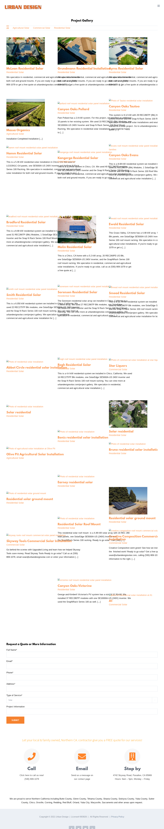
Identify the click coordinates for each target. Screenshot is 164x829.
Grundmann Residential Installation (84, 69)
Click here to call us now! (32, 775)
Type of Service (14, 695)
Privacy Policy (117, 817)
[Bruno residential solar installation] (127, 444)
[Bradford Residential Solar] (33, 216)
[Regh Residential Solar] (82, 359)
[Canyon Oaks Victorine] (84, 580)
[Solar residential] (128, 402)
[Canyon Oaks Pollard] (84, 103)
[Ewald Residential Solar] (134, 218)
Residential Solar (62, 28)
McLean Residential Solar (24, 69)
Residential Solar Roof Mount (79, 524)
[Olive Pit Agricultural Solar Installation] (30, 448)
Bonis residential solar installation (83, 438)
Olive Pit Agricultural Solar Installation (35, 454)
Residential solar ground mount (29, 499)
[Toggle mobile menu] (158, 5)
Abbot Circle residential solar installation (36, 368)
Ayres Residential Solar (126, 69)
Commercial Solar (41, 28)
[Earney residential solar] (76, 476)
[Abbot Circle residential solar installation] (24, 362)
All (7, 28)
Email (9, 661)
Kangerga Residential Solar (78, 158)
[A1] (130, 595)
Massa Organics (18, 130)
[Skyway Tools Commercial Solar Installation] (36, 535)
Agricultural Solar (21, 28)
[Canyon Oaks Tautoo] (131, 100)
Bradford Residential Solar (26, 222)
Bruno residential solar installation (134, 450)
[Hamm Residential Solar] (32, 147)
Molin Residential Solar (75, 247)
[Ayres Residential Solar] (128, 39)
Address (10, 684)
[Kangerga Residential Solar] (85, 152)
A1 (110, 601)
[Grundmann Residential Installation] (77, 39)
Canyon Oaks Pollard (73, 109)
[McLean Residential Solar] (25, 39)
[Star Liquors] (135, 360)
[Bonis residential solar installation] (76, 432)
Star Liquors (118, 366)
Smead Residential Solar (127, 293)
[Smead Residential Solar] (135, 287)
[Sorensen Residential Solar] (85, 286)
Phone (9, 672)
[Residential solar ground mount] (128, 489)
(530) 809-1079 (31, 779)
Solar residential (18, 412)
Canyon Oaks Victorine (75, 586)
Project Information (15, 706)
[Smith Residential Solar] (31, 289)
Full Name (11, 650)
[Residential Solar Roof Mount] (76, 518)
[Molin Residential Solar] (77, 217)
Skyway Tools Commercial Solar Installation (39, 541)
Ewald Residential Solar (126, 224)
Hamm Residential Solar (24, 153)
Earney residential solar (75, 482)
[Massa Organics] (25, 100)
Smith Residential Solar (23, 295)
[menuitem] (7, 28)
